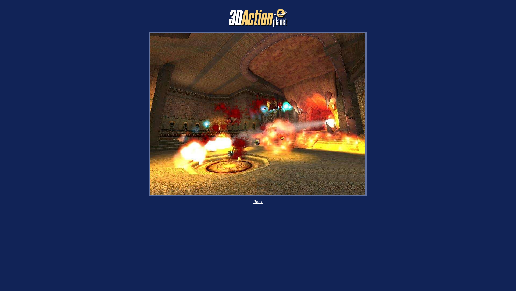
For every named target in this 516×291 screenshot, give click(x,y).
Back (258, 202)
